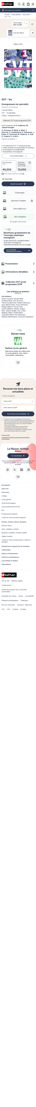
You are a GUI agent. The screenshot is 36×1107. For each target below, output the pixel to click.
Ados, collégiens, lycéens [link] (10, 529)
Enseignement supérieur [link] (10, 514)
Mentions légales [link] (17, 581)
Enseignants (6, 485)
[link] (18, 362)
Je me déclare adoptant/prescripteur (14, 250)
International (6, 564)
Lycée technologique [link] (9, 503)
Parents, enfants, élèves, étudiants (14, 522)
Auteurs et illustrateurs (10, 553)
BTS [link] (3, 510)
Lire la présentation (16, 156)
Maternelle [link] (5, 489)
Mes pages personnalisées (13, 10)
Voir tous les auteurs (8, 139)
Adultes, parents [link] (7, 536)
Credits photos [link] (6, 585)
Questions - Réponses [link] (24, 605)
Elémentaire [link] (5, 492)
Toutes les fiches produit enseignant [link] (14, 517)
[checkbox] (3, 419)
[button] (18, 68)
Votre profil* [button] (7, 401)
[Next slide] (32, 33)
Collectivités (6, 550)
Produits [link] (23, 609)
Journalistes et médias (10, 561)
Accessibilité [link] (29, 596)
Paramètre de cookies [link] (9, 596)
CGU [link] (3, 609)
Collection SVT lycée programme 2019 (17, 121)
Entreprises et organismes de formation (16, 546)
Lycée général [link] (6, 499)
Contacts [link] (15, 609)
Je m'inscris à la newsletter (16, 414)
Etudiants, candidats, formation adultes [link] (14, 533)
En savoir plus (6, 435)
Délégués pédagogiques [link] (10, 600)
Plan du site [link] (5, 581)
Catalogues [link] (24, 600)
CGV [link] (8, 609)
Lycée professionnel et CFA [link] (11, 507)
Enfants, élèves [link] (7, 525)
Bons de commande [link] (8, 605)
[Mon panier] (28, 4)
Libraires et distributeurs (10, 557)
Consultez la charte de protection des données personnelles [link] (16, 438)
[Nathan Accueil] (8, 4)
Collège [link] (4, 496)
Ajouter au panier (16, 184)
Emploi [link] (21, 596)
